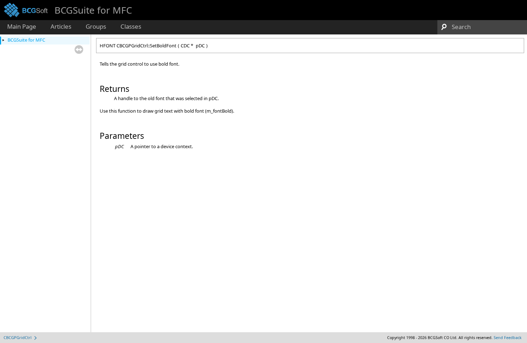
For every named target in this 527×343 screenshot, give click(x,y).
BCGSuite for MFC (26, 40)
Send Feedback (508, 337)
